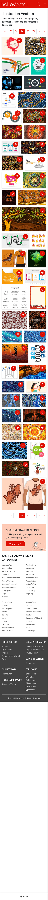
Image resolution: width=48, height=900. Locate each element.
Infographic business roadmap (12, 237)
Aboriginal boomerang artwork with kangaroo (12, 130)
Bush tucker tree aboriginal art (16, 209)
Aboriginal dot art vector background (30, 96)
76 (33, 31)
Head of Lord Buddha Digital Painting (32, 42)
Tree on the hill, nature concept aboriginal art (30, 369)
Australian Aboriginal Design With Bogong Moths (34, 130)
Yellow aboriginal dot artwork (34, 428)
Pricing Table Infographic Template (32, 274)
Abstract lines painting (9, 428)
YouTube (32, 686)
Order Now (15, 544)
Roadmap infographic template (35, 80)
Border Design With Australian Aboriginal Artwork (38, 293)
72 (10, 31)
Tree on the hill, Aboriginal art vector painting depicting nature (32, 195)
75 (28, 31)
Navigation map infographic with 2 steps (11, 115)
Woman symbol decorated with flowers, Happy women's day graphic (12, 44)
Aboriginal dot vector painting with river (12, 336)
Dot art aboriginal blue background (35, 334)
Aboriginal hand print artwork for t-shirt (20, 480)
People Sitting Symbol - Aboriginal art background (9, 198)
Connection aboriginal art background (32, 145)
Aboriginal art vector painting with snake (33, 176)
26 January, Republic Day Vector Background (14, 61)
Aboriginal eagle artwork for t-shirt (14, 253)
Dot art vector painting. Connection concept (12, 161)
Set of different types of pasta (14, 290)
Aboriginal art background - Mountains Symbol (32, 115)
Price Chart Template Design (10, 145)
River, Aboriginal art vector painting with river (11, 400)
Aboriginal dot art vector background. (14, 315)
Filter (25, 896)
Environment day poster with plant (38, 466)
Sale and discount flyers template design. (36, 65)
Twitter (31, 677)
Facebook (32, 674)
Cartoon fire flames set (37, 237)
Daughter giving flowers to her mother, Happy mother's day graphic (34, 387)
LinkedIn (31, 690)
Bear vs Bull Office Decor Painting (32, 413)
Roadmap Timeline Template (35, 350)
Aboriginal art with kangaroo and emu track (15, 465)
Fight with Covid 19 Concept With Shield (11, 82)
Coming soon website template (34, 159)
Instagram (32, 683)
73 (16, 31)
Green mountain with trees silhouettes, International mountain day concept (36, 259)
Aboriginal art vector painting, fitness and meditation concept (12, 350)
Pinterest (32, 680)
